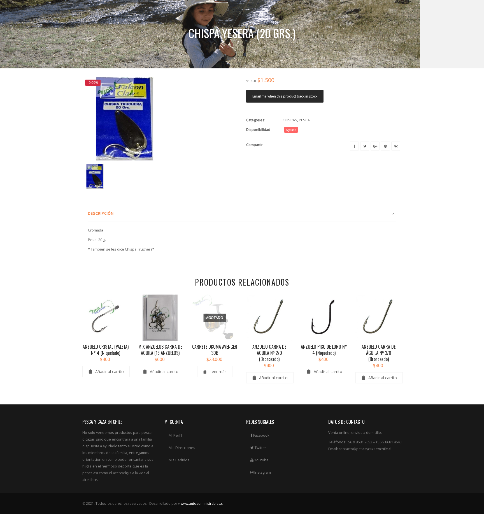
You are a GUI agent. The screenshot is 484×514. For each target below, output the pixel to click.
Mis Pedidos (179, 460)
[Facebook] (354, 146)
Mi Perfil (175, 435)
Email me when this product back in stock (284, 96)
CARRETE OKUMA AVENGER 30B (214, 349)
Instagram (262, 472)
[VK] (395, 146)
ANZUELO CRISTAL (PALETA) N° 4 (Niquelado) (106, 349)
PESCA (304, 120)
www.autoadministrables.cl (202, 503)
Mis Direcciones (182, 447)
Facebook (260, 435)
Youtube (261, 460)
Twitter (260, 447)
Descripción (101, 213)
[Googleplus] (375, 146)
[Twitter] (364, 146)
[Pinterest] (385, 146)
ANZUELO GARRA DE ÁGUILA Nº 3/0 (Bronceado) (378, 352)
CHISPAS (290, 120)
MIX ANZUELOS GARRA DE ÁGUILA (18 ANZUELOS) (160, 349)
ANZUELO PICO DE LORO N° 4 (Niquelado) (324, 349)
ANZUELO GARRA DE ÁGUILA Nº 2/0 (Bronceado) (269, 352)
